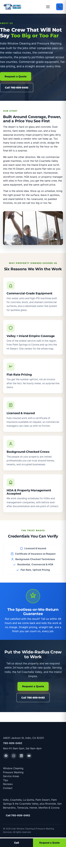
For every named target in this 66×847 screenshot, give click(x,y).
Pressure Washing (13, 772)
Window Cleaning (13, 768)
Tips (5, 780)
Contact (7, 788)
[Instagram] (14, 756)
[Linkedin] (21, 756)
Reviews (8, 784)
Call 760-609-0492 (16, 87)
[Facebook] (6, 756)
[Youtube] (29, 756)
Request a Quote (16, 76)
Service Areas (11, 776)
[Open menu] (49, 6)
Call (16, 842)
